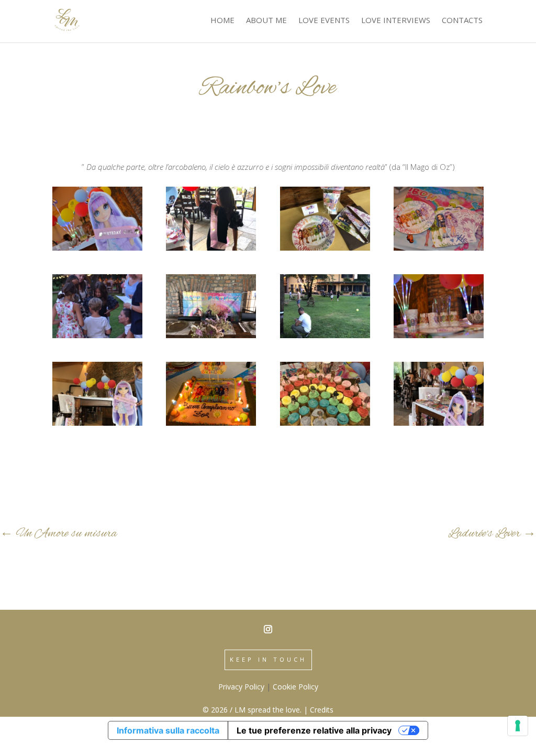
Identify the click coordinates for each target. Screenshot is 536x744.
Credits (321, 710)
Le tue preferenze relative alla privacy (314, 730)
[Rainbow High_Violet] (97, 247)
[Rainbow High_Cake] (211, 422)
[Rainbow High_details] (439, 335)
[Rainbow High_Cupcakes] (325, 422)
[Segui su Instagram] (268, 629)
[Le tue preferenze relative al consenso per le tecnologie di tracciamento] (518, 726)
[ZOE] (211, 247)
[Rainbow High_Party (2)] (211, 335)
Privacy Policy (241, 687)
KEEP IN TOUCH (268, 659)
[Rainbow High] (439, 422)
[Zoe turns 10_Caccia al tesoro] (97, 335)
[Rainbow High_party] (439, 247)
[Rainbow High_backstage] (97, 422)
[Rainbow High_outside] (325, 335)
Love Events (324, 20)
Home (222, 20)
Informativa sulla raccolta (168, 730)
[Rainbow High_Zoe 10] (325, 247)
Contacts (462, 20)
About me (266, 20)
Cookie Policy (295, 687)
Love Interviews (395, 20)
